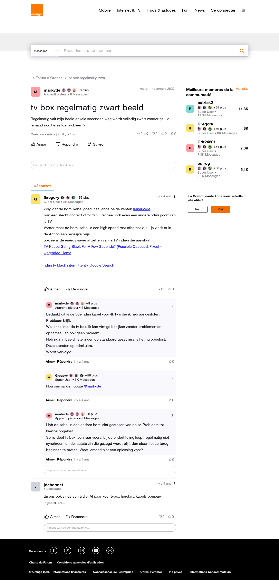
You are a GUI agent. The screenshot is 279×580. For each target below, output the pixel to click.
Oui (220, 209)
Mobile (105, 10)
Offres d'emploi (151, 572)
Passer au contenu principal (22, 3)
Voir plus (242, 89)
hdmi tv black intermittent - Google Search (79, 265)
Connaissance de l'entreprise (113, 572)
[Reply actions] (172, 305)
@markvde (141, 209)
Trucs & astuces (161, 10)
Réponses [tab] (42, 186)
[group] (142, 134)
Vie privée (175, 572)
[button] (50, 361)
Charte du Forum (40, 562)
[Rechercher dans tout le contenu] (242, 51)
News (200, 10)
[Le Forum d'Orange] (37, 10)
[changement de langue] (243, 10)
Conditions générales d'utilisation (80, 562)
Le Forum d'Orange (46, 78)
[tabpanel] (103, 363)
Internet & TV (129, 10)
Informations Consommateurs (210, 572)
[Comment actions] (174, 196)
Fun (185, 10)
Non (197, 209)
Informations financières (69, 572)
